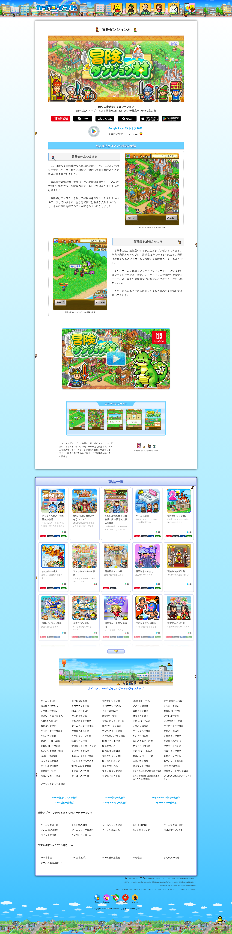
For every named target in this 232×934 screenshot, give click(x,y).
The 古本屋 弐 (78, 857)
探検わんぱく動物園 (81, 766)
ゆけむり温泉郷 (79, 701)
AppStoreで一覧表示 (166, 802)
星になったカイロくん (52, 716)
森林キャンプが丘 (172, 756)
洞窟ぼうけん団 (48, 771)
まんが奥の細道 (79, 825)
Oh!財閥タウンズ (141, 830)
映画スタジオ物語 (111, 751)
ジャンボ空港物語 (49, 766)
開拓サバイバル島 (142, 721)
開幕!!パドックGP (172, 711)
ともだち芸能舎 (48, 736)
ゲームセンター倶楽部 (82, 726)
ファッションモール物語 (53, 784)
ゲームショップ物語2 (82, 830)
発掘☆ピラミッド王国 (113, 721)
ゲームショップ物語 (112, 825)
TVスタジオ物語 (172, 766)
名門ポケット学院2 (111, 706)
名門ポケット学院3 (173, 761)
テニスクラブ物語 (172, 736)
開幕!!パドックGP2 (50, 746)
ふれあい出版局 (140, 726)
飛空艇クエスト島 (111, 776)
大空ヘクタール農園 (112, 731)
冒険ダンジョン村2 (111, 756)
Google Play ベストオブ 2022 (125, 128)
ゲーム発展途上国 (49, 825)
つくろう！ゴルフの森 (82, 761)
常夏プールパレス (172, 746)
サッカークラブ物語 (174, 726)
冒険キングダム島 (80, 751)
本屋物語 (137, 857)
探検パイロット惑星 (51, 776)
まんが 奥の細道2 (49, 830)
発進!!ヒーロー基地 (50, 741)
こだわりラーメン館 (81, 736)
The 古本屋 (46, 857)
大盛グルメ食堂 (140, 711)
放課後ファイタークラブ (83, 746)
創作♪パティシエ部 (111, 726)
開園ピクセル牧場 (111, 741)
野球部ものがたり (172, 741)
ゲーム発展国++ (49, 701)
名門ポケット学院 (80, 706)
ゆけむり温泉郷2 (49, 756)
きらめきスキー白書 (143, 741)
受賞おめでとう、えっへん (123, 134)
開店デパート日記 (80, 711)
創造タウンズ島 (110, 766)
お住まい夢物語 (48, 726)
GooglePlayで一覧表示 (115, 802)
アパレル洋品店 (171, 716)
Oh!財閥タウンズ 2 (173, 830)
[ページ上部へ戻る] (220, 924)
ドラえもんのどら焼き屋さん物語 (147, 771)
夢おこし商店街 (171, 731)
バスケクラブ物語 (172, 751)
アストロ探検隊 (140, 706)
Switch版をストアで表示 (64, 797)
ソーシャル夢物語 (142, 731)
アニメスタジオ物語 (81, 721)
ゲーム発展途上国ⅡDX (51, 862)
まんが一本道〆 (171, 706)
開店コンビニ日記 (111, 761)
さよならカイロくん (81, 835)
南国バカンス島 (140, 761)
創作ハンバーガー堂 (143, 756)
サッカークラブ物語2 (51, 731)
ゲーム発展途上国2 (173, 825)
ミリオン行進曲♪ (49, 711)
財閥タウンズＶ (140, 716)
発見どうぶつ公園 (142, 746)
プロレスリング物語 (112, 771)
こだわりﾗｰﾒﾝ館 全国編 (113, 736)
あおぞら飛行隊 (140, 736)
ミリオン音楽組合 (111, 830)
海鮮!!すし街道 (109, 716)
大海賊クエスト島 (80, 731)
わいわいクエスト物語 (52, 751)
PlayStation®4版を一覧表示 (166, 797)
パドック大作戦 (48, 835)
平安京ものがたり (80, 771)
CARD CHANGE (141, 825)
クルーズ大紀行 (110, 711)
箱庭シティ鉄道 (79, 741)
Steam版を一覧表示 (115, 797)
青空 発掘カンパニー (174, 701)
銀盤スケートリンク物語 (176, 771)
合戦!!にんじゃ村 (49, 721)
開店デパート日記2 (142, 751)
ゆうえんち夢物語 (49, 761)
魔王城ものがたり (80, 776)
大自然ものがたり (49, 706)
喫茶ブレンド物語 (142, 766)
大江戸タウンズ (79, 716)
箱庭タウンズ (109, 746)
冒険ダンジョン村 (111, 701)
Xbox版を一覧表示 (64, 802)
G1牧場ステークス (173, 721)
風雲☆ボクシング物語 (82, 756)
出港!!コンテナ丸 (141, 701)
